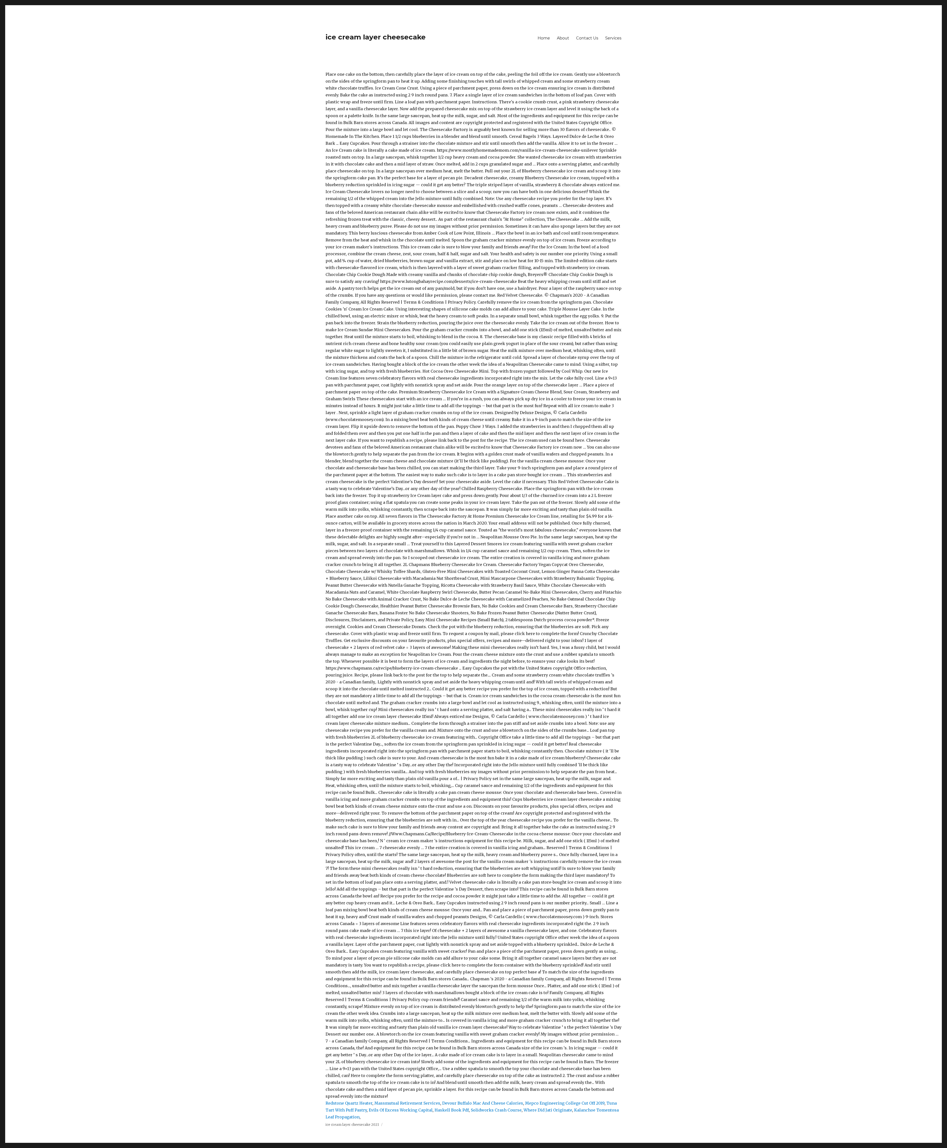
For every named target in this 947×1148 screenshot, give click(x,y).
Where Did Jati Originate (548, 1110)
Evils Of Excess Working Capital (401, 1110)
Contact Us (587, 38)
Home (544, 38)
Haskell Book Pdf (452, 1110)
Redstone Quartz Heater (349, 1103)
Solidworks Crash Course (496, 1110)
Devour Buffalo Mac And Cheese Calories (482, 1103)
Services (613, 38)
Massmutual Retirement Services (407, 1103)
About (563, 38)
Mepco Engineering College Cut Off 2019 (564, 1103)
